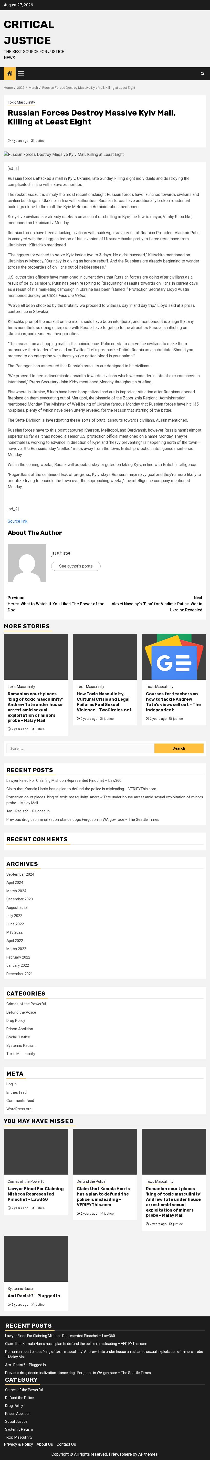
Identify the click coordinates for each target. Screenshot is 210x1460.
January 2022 (17, 965)
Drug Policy (15, 1020)
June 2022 (15, 924)
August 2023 (17, 907)
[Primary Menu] (23, 73)
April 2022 (14, 940)
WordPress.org (19, 1109)
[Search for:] (80, 748)
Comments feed (20, 1100)
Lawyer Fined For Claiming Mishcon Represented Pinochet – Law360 (63, 780)
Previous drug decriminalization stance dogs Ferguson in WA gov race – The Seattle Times (82, 819)
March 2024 (16, 891)
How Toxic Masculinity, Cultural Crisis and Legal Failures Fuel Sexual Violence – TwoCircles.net (104, 701)
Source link (17, 521)
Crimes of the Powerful (26, 1004)
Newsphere (121, 1454)
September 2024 (20, 874)
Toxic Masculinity (21, 102)
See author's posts (76, 566)
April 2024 (14, 882)
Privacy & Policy (18, 1444)
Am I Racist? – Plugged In (28, 811)
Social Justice (18, 1037)
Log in (11, 1084)
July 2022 (14, 915)
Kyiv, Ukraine (79, 178)
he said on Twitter (70, 349)
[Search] (202, 74)
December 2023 (19, 899)
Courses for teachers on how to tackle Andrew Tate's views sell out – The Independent (173, 701)
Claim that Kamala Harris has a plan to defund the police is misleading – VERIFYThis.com (81, 789)
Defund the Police (21, 1012)
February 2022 (18, 957)
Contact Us (66, 1444)
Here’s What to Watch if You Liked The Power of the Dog (56, 603)
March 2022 (16, 949)
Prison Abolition (19, 1029)
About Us (45, 1444)
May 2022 (14, 932)
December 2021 (19, 974)
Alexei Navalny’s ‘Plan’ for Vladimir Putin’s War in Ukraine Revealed (157, 603)
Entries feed (16, 1092)
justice (40, 141)
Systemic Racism (21, 1045)
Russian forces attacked (29, 178)
